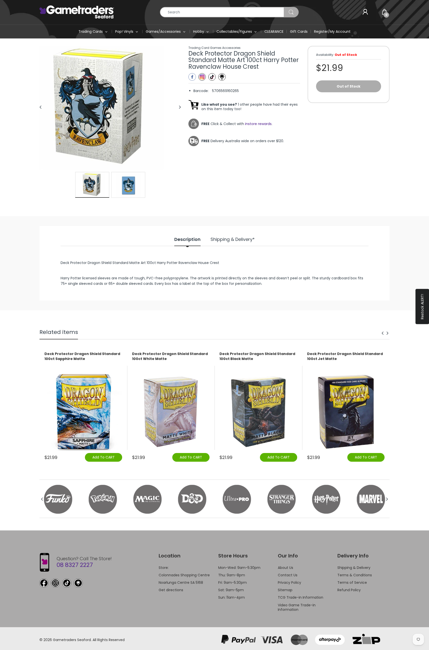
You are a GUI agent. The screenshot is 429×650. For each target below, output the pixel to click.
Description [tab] (187, 239)
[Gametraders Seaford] (76, 11)
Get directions (171, 590)
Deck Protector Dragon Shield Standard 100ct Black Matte (257, 356)
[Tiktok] (212, 77)
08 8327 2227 (75, 565)
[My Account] (365, 12)
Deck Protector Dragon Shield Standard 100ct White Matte (170, 356)
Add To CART (103, 457)
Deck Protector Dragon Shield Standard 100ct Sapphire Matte (82, 356)
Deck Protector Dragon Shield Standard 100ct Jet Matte (345, 356)
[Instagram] (202, 77)
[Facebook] (192, 77)
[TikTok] (66, 583)
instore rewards (258, 123)
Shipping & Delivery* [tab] (233, 239)
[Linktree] (222, 77)
